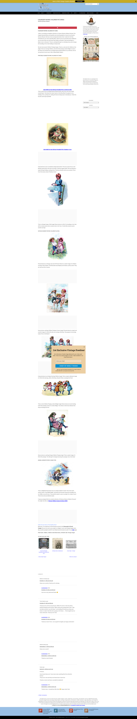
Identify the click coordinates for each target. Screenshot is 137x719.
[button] (69, 350)
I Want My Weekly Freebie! (68, 366)
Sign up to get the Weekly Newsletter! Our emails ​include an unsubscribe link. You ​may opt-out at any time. (68, 370)
